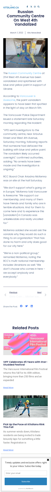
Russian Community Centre (24, 73)
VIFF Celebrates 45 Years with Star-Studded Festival (25, 363)
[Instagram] (35, 7)
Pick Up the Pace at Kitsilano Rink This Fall (23, 426)
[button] (21, 306)
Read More (8, 388)
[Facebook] (27, 7)
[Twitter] (31, 7)
